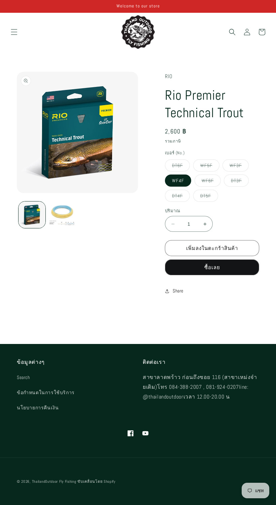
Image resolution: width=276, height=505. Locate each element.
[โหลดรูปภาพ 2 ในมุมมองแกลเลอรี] (62, 214)
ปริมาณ (172, 211)
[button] (14, 32)
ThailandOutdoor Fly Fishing (54, 481)
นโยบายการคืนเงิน (38, 408)
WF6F (211, 182)
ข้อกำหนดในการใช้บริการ (46, 392)
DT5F (209, 197)
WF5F (209, 166)
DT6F (181, 166)
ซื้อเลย (212, 267)
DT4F (181, 197)
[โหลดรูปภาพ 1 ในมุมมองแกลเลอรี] (32, 214)
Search (23, 377)
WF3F (239, 166)
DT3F (240, 182)
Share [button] (178, 291)
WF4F (178, 181)
